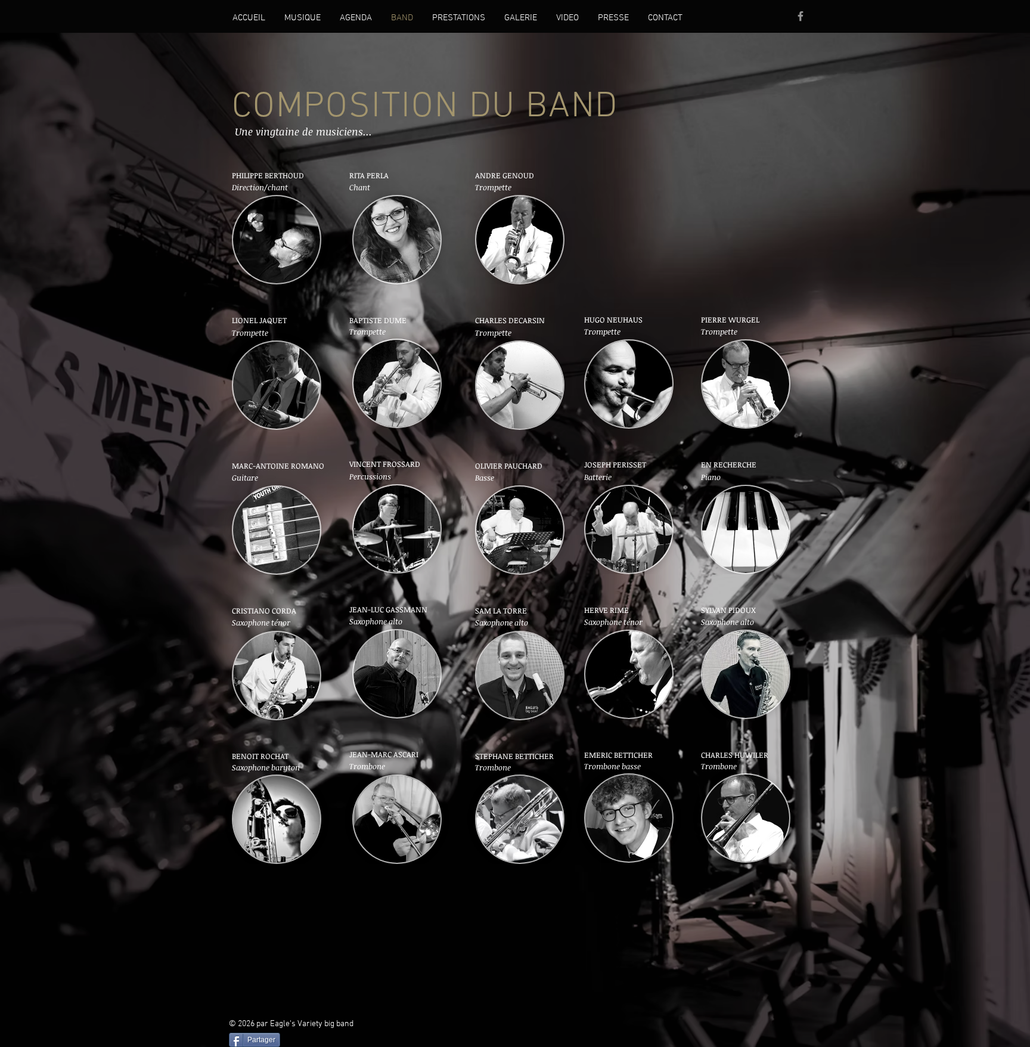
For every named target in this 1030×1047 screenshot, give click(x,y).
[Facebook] (800, 16)
